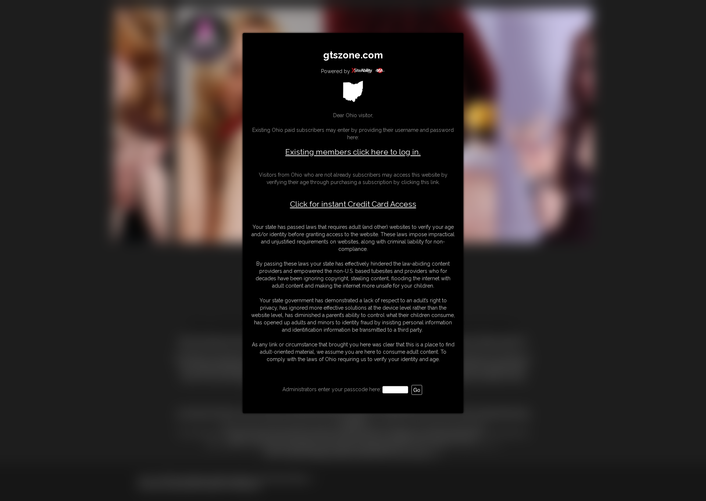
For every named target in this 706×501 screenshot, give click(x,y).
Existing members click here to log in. (353, 151)
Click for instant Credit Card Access (353, 204)
